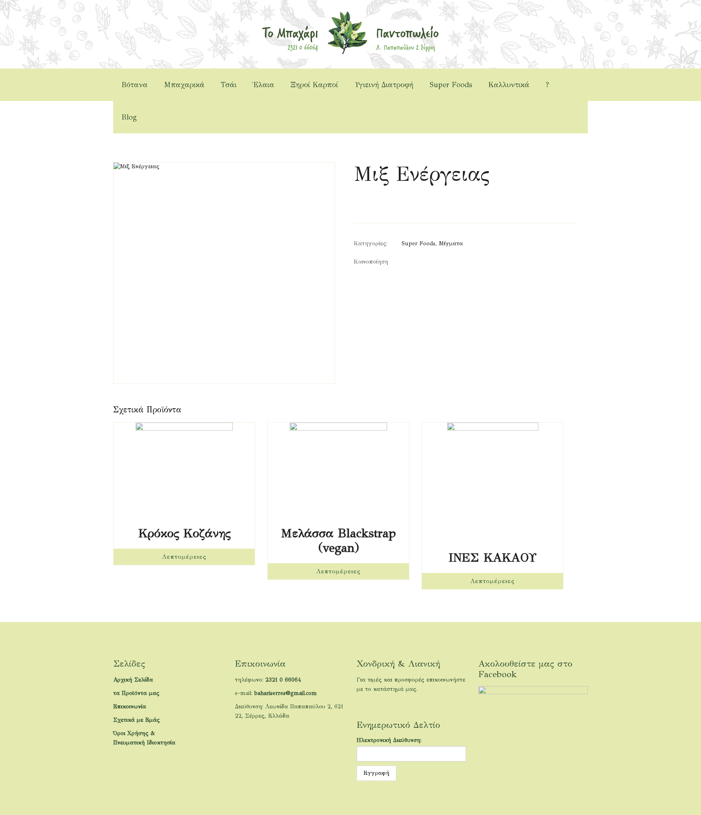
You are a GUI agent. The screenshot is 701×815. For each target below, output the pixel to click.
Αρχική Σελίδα (133, 679)
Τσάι (229, 84)
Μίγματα (451, 243)
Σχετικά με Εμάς (136, 719)
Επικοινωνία (129, 706)
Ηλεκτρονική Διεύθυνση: (389, 740)
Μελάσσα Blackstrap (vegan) (338, 540)
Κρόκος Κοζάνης (184, 533)
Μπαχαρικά (184, 84)
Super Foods (451, 84)
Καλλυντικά (508, 84)
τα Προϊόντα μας (136, 693)
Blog (129, 117)
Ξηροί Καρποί (314, 84)
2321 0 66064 (283, 679)
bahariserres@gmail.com (285, 693)
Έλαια (263, 84)
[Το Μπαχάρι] (350, 32)
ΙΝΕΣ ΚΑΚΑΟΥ (492, 557)
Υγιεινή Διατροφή (384, 84)
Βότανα (134, 84)
